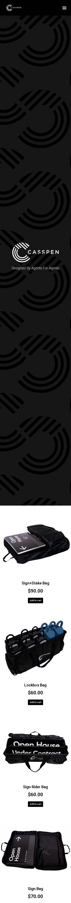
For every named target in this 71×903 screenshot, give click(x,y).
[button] (64, 7)
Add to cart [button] (35, 600)
